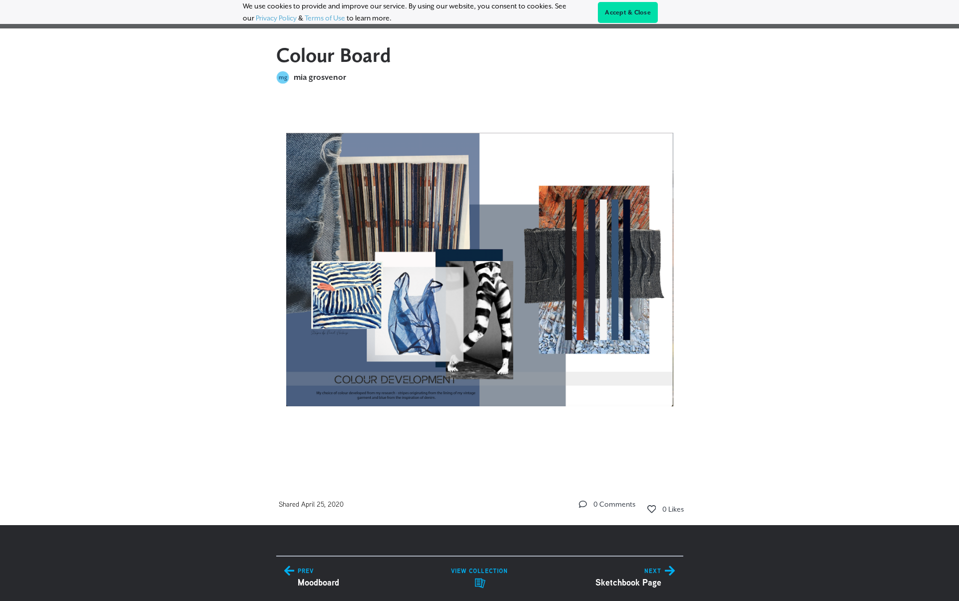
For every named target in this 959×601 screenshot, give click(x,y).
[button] (583, 504)
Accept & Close (628, 12)
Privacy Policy (276, 18)
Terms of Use (325, 18)
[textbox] (479, 280)
